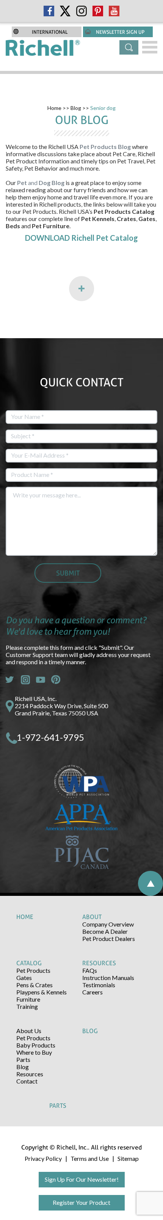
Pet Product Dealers (108, 938)
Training (27, 1006)
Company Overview (108, 924)
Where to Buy (34, 1052)
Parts (23, 1059)
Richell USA (63, 146)
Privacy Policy (43, 1158)
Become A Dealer (105, 931)
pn (55, 679)
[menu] (149, 47)
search (128, 47)
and (41, 182)
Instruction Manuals (108, 977)
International (49, 32)
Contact (27, 1081)
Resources (29, 1073)
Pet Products (33, 970)
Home (54, 108)
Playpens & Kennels (41, 992)
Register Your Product (81, 1202)
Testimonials (98, 984)
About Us (28, 1030)
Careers (92, 992)
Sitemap (128, 1158)
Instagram (25, 679)
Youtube (40, 679)
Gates (24, 977)
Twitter (10, 679)
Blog (76, 108)
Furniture (28, 999)
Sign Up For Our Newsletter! (82, 1179)
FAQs (89, 970)
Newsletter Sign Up (120, 32)
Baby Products (35, 1045)
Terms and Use (90, 1158)
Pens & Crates (34, 984)
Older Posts (81, 288)
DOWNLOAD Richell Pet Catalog (81, 237)
